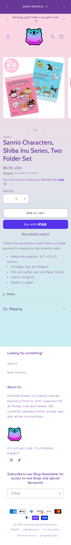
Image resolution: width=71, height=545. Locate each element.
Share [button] (11, 294)
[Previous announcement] (7, 7)
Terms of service (26, 535)
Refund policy (31, 529)
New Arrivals (16, 372)
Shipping (8, 173)
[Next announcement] (64, 7)
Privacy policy (52, 529)
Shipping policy (49, 535)
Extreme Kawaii (33, 524)
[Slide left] (27, 130)
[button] (8, 36)
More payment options (36, 233)
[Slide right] (44, 130)
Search (12, 363)
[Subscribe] (59, 493)
